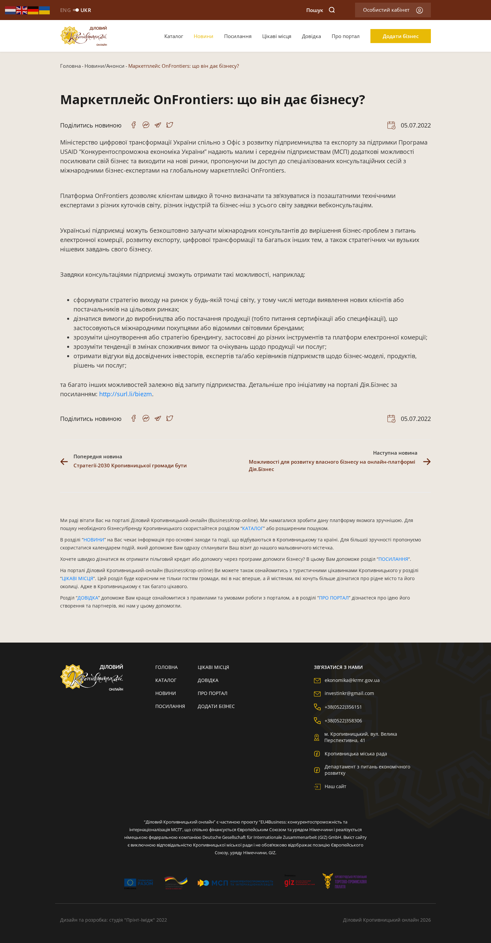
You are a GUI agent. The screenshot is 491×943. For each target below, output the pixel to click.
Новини (203, 36)
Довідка (311, 36)
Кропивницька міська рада (356, 753)
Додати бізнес (401, 36)
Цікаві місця (276, 36)
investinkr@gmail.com (349, 693)
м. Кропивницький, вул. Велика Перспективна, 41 (360, 737)
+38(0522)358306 (343, 720)
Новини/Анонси (105, 65)
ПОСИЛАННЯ (393, 559)
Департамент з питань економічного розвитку (367, 769)
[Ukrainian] (44, 9)
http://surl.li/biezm (125, 394)
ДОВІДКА (87, 598)
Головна (70, 65)
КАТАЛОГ (252, 528)
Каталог (173, 36)
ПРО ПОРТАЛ (334, 598)
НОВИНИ (94, 539)
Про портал (346, 36)
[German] (33, 9)
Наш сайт (335, 786)
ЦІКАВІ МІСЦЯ (77, 578)
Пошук (314, 10)
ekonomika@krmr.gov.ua (352, 680)
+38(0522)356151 (343, 707)
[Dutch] (10, 9)
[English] (22, 9)
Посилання (238, 36)
